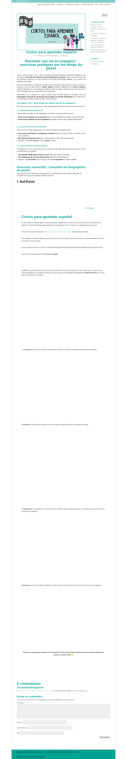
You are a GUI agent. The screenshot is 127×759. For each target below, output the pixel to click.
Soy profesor (60, 4)
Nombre (20, 722)
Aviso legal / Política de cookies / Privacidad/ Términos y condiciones (62, 752)
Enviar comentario (104, 737)
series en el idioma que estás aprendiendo (58, 232)
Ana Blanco (40, 56)
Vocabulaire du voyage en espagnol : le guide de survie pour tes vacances (98, 40)
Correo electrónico (23, 728)
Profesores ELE (95, 64)
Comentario (21, 703)
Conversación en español (72, 4)
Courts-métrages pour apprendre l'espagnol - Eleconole (34, 691)
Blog (96, 4)
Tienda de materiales (87, 4)
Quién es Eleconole (105, 4)
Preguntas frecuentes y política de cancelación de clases (30, 752)
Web (18, 733)
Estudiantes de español (51, 56)
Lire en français (89, 208)
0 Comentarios (64, 56)
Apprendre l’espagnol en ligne (46, 4)
